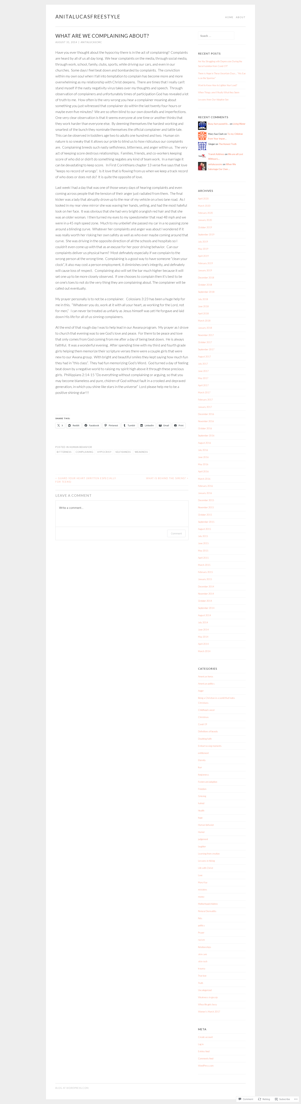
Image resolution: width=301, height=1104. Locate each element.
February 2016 (205, 486)
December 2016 (206, 414)
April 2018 (203, 313)
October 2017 (205, 342)
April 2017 (203, 385)
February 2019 (205, 263)
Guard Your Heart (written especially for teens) (85, 480)
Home (229, 17)
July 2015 (203, 536)
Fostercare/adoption (207, 781)
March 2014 (204, 651)
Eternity (202, 760)
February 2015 (205, 572)
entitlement (203, 753)
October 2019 (205, 227)
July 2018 (203, 299)
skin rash (202, 961)
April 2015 (203, 557)
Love (200, 875)
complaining (84, 452)
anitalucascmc (91, 42)
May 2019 (203, 248)
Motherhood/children (208, 903)
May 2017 (203, 378)
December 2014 (206, 586)
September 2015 (206, 521)
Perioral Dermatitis (207, 911)
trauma (201, 968)
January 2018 (205, 327)
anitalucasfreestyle (88, 17)
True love (202, 975)
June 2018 (203, 306)
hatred (201, 803)
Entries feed (204, 1051)
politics (201, 925)
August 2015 (204, 529)
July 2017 (203, 363)
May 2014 (203, 636)
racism (201, 939)
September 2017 (206, 349)
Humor (201, 832)
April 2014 (203, 643)
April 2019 (203, 256)
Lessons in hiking (206, 860)
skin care (202, 954)
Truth (200, 983)
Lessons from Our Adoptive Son (213, 99)
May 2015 (203, 550)
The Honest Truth (228, 144)
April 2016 (203, 471)
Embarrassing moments (210, 745)
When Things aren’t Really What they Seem (218, 92)
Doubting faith (205, 738)
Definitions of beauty (208, 731)
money (201, 896)
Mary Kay (202, 882)
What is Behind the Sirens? (167, 478)
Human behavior (81, 447)
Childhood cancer (206, 710)
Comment (176, 533)
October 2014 (205, 600)
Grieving (202, 796)
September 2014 (206, 608)
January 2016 (205, 493)
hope (200, 817)
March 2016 (204, 478)
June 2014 (203, 629)
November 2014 (206, 593)
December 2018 (206, 277)
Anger (201, 690)
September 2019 (206, 234)
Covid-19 (202, 724)
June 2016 (203, 457)
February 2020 (205, 212)
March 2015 (204, 565)
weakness (141, 452)
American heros (205, 676)
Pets (200, 918)
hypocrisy (104, 452)
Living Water (239, 123)
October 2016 (205, 428)
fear (200, 767)
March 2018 (204, 320)
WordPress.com (206, 1065)
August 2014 (204, 615)
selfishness (123, 452)
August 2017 (204, 356)
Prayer (201, 932)
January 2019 (205, 270)
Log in (201, 1044)
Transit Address (216, 154)
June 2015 (203, 543)
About (241, 17)
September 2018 (206, 291)
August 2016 (204, 442)
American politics (206, 683)
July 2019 (203, 241)
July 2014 (203, 622)
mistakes (202, 889)
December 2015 (206, 500)
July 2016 (203, 450)
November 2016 (206, 421)
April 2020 (203, 198)
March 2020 (204, 205)
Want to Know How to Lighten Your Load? (217, 85)
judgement (203, 839)
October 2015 (205, 514)
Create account (205, 1037)
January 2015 (205, 579)
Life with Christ (205, 868)
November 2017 (206, 335)
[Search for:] (216, 36)
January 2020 (205, 220)
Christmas (203, 717)
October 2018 (205, 284)
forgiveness (203, 774)
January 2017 (205, 407)
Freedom (202, 789)
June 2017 (203, 371)
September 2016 (206, 435)
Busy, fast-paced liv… (218, 123)
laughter (202, 846)
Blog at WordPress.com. (72, 1088)
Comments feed (205, 1058)
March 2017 (204, 392)
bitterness (64, 452)
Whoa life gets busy (207, 1004)
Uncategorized (205, 990)
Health (201, 810)
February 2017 (205, 399)
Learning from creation (209, 853)
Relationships (204, 947)
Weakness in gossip (208, 997)
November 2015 (206, 507)
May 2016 (203, 464)
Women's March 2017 (209, 1011)
